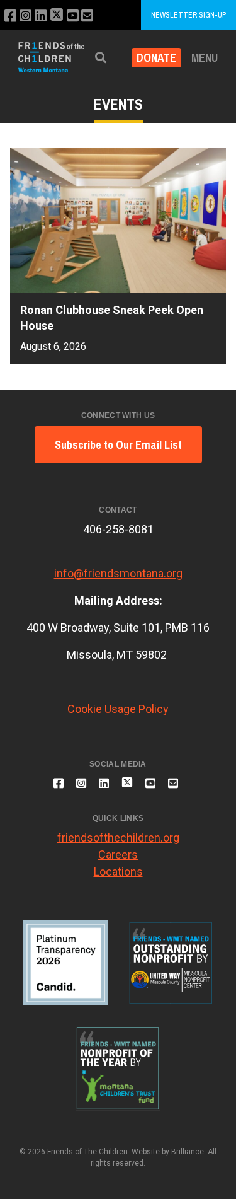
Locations (118, 871)
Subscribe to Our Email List (118, 445)
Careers (118, 854)
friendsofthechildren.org (118, 837)
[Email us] (87, 16)
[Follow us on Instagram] (25, 16)
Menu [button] (204, 58)
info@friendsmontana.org (118, 573)
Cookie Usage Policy (118, 708)
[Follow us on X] (57, 16)
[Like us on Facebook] (10, 16)
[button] (100, 57)
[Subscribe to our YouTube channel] (73, 16)
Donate (156, 58)
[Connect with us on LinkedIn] (41, 16)
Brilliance (187, 1151)
